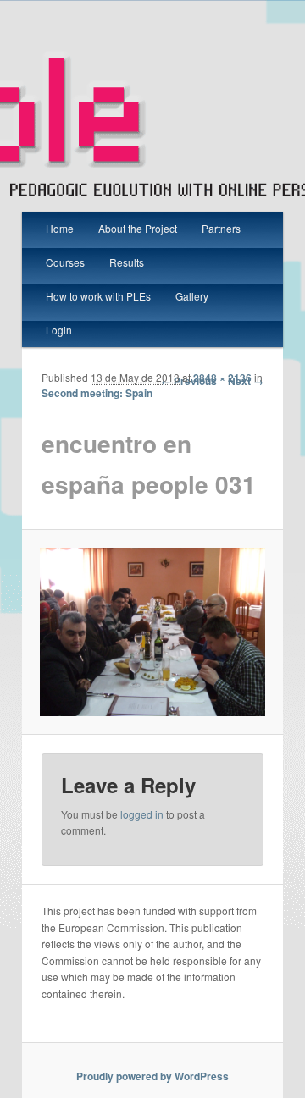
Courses (65, 262)
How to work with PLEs (98, 296)
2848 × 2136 (222, 377)
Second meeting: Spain (97, 392)
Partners (221, 228)
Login (59, 330)
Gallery (191, 296)
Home (60, 228)
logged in (142, 814)
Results (126, 262)
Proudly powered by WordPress (152, 1076)
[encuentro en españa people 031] (152, 632)
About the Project (137, 228)
